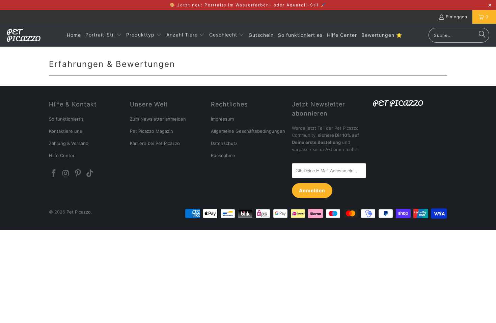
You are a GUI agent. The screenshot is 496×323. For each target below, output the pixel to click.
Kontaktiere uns (65, 131)
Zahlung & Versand (68, 143)
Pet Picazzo (78, 212)
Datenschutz (224, 143)
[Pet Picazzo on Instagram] (66, 173)
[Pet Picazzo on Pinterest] (78, 173)
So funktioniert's (66, 119)
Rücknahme (223, 155)
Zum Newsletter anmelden (158, 119)
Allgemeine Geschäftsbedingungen (248, 131)
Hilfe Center (62, 155)
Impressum (222, 119)
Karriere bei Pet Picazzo (155, 143)
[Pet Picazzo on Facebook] (54, 173)
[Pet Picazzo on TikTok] (90, 173)
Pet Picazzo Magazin (151, 131)
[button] (103, 35)
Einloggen (456, 16)
